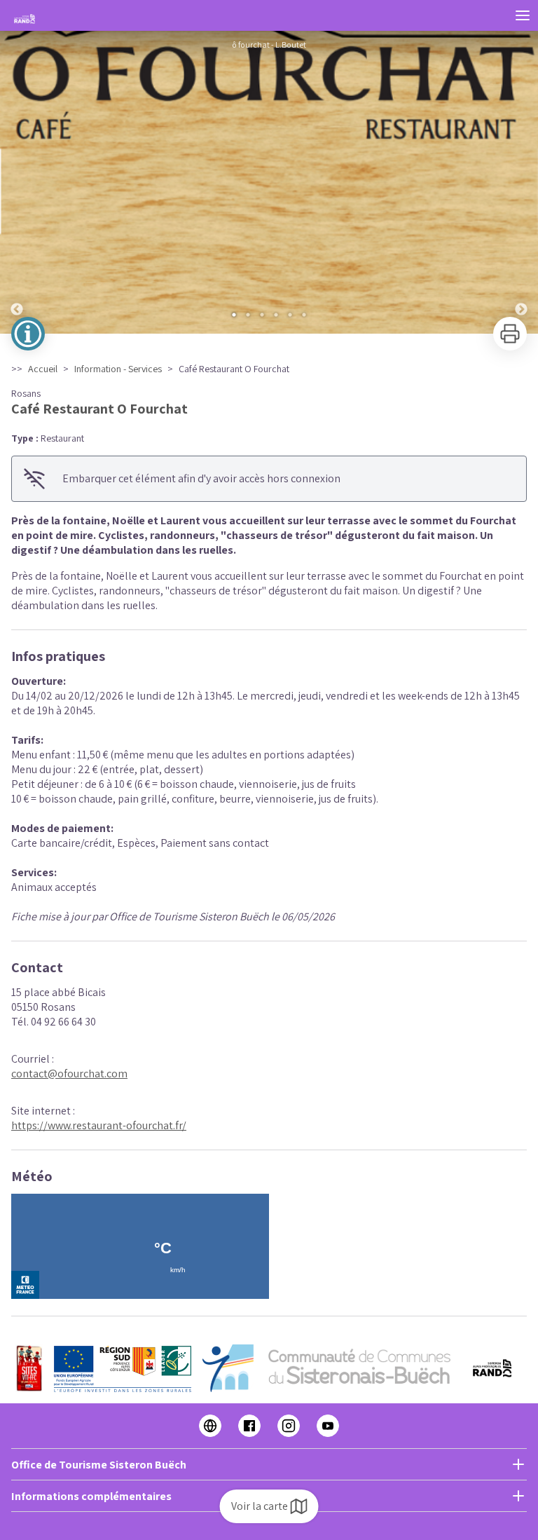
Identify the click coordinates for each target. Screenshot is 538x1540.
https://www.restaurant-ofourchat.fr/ (98, 1125)
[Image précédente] (17, 182)
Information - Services (118, 368)
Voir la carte (259, 1506)
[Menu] (522, 15)
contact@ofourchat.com (69, 1073)
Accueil (42, 368)
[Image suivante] (521, 182)
